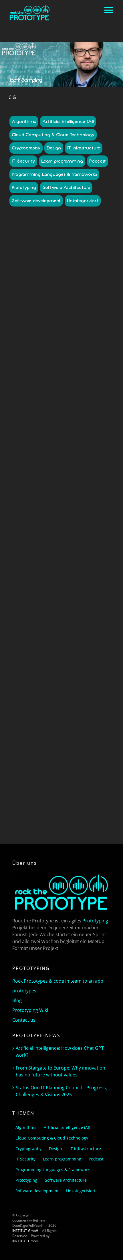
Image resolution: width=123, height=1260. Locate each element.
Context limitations (91, 311)
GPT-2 (99, 316)
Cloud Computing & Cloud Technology (53, 135)
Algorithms (24, 121)
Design (54, 148)
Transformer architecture (40, 701)
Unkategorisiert (82, 200)
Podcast (97, 161)
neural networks (79, 685)
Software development (36, 200)
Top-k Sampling (81, 326)
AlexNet (68, 311)
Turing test (71, 701)
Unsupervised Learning (69, 706)
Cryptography (26, 148)
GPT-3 (26, 321)
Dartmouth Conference (36, 316)
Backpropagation (88, 665)
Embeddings (73, 675)
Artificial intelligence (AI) (68, 121)
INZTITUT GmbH (25, 1230)
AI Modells (83, 305)
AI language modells (57, 305)
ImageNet (41, 321)
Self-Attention (92, 691)
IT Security (23, 161)
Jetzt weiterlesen (61, 483)
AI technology (49, 311)
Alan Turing (49, 665)
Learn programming (62, 161)
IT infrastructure (83, 148)
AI (37, 305)
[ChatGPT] (61, 246)
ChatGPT (61, 293)
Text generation (36, 696)
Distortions (84, 316)
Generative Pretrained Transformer (45, 680)
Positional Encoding (64, 691)
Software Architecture (66, 187)
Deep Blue (65, 316)
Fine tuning (93, 675)
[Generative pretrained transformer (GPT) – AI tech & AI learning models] (61, 541)
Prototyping (24, 187)
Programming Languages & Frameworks (54, 174)
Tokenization (61, 696)
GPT (79, 680)
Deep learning (31, 675)
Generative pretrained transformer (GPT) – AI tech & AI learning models (61, 620)
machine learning (50, 685)
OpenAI (41, 691)
